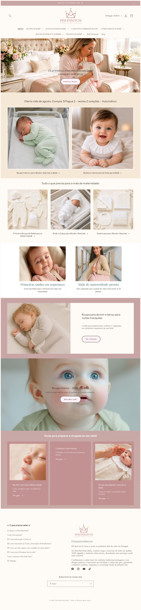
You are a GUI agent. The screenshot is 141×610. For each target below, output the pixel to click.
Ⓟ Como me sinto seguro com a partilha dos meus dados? (28, 548)
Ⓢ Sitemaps (11, 561)
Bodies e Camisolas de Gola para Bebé (101, 173)
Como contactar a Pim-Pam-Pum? (19, 556)
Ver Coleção (91, 339)
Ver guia (16, 495)
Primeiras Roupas (70, 82)
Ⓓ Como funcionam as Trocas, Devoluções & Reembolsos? (29, 544)
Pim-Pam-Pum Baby (62, 600)
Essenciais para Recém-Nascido (112, 233)
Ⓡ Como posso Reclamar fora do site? (21, 552)
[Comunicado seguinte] (134, 3)
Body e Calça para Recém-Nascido (69, 233)
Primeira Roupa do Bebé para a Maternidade (27, 234)
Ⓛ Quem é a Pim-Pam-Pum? (18, 531)
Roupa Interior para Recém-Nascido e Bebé (37, 173)
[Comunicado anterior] (7, 3)
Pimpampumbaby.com (82, 541)
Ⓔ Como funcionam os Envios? (19, 539)
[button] (10, 16)
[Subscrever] (91, 584)
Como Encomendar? (14, 535)
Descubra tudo (70, 399)
